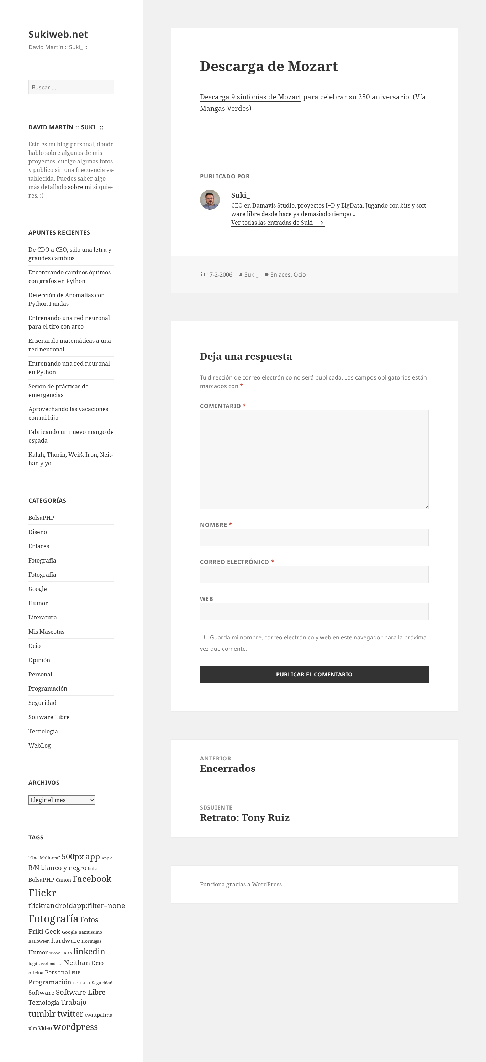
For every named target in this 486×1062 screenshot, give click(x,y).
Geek (52, 931)
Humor (38, 603)
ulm (32, 1028)
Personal (40, 674)
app (92, 856)
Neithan (77, 962)
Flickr (42, 892)
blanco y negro (63, 867)
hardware (65, 940)
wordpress (75, 1026)
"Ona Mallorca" (44, 857)
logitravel (38, 963)
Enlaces (38, 546)
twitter (70, 1013)
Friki (35, 931)
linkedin (89, 951)
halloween (39, 941)
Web (206, 599)
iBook (54, 953)
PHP (76, 973)
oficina (35, 972)
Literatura (42, 617)
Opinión (39, 660)
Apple (106, 858)
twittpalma (98, 1014)
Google (37, 589)
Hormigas (91, 941)
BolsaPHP (41, 518)
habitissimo (90, 932)
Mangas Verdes (224, 108)
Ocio (34, 646)
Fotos (89, 920)
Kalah (66, 953)
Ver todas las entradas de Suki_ (274, 222)
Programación (47, 688)
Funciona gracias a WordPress (241, 884)
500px (73, 856)
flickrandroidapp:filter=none (76, 905)
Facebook (92, 878)
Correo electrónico (237, 562)
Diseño (37, 532)
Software (41, 992)
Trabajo (73, 1002)
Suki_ (251, 274)
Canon (63, 880)
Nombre (216, 525)
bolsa (92, 868)
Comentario (223, 406)
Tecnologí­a (43, 731)
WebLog (39, 745)
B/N (33, 867)
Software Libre (49, 717)
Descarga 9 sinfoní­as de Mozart (250, 96)
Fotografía (42, 575)
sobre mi (80, 187)
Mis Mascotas (46, 631)
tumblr (42, 1013)
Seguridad (42, 703)
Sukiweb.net (58, 34)
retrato (81, 982)
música (56, 963)
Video (45, 1028)
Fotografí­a (42, 560)
